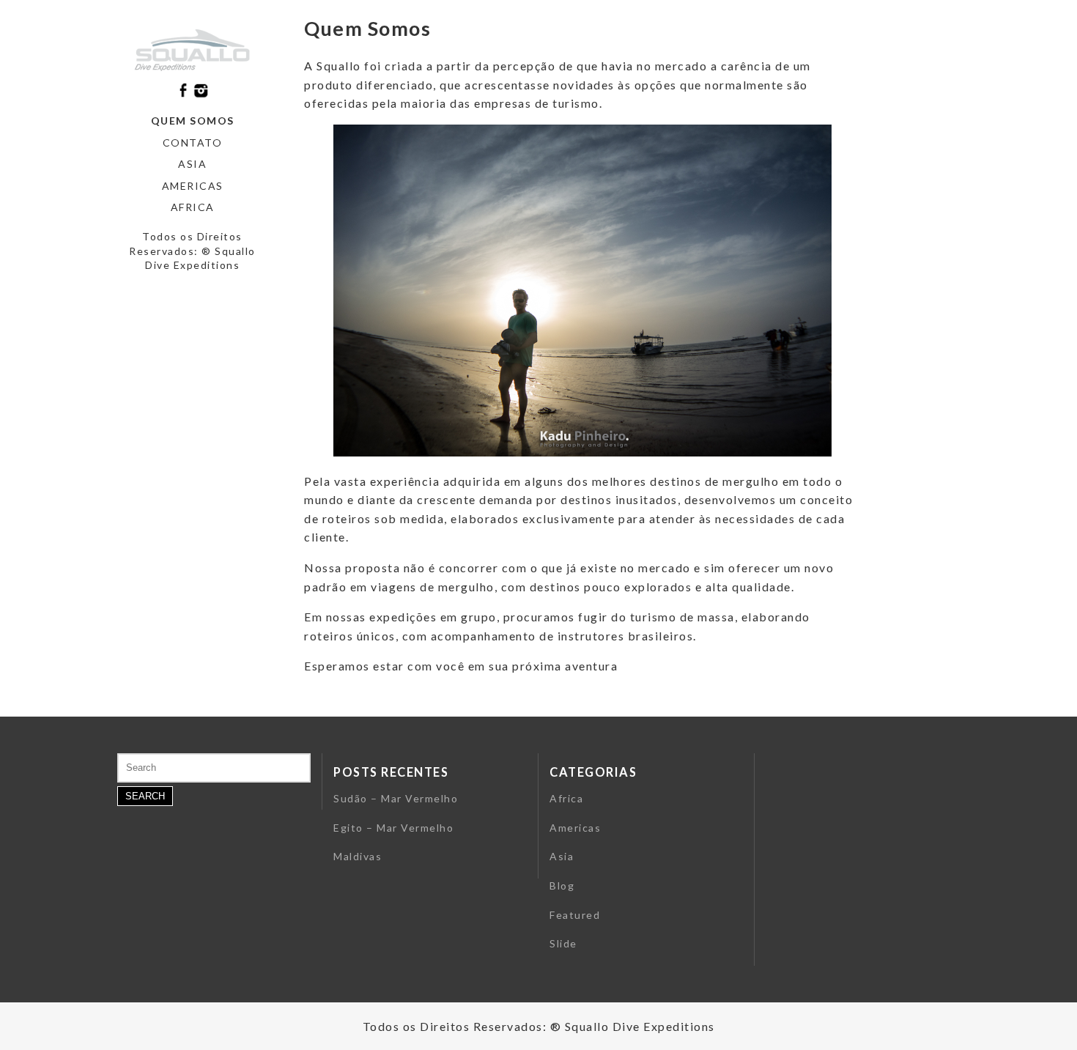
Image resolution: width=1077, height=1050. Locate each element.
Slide (563, 943)
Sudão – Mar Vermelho (395, 798)
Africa (193, 207)
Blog (561, 885)
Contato (193, 142)
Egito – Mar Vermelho (393, 827)
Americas (192, 186)
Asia (192, 164)
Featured (574, 915)
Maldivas (357, 856)
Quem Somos (192, 120)
